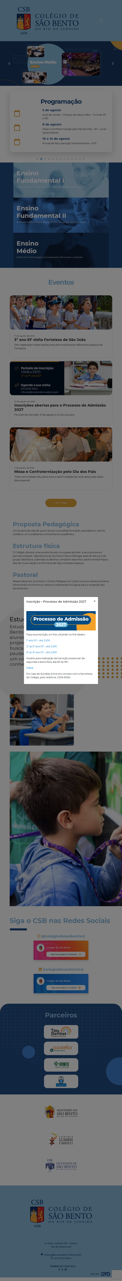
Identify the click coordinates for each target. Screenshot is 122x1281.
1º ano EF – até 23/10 (38, 640)
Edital (30, 667)
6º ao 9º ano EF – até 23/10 (41, 652)
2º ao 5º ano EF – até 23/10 (41, 646)
